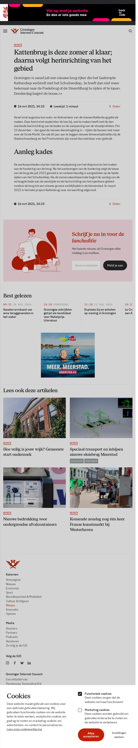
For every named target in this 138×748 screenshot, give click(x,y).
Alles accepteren (91, 734)
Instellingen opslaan (119, 735)
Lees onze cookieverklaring (24, 729)
